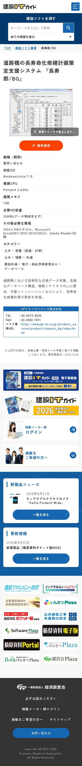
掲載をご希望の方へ (27, 719)
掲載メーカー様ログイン (41, 709)
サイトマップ (60, 719)
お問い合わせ (41, 733)
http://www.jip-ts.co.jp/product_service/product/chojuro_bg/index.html (48, 328)
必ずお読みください (41, 698)
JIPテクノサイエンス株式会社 (41, 309)
